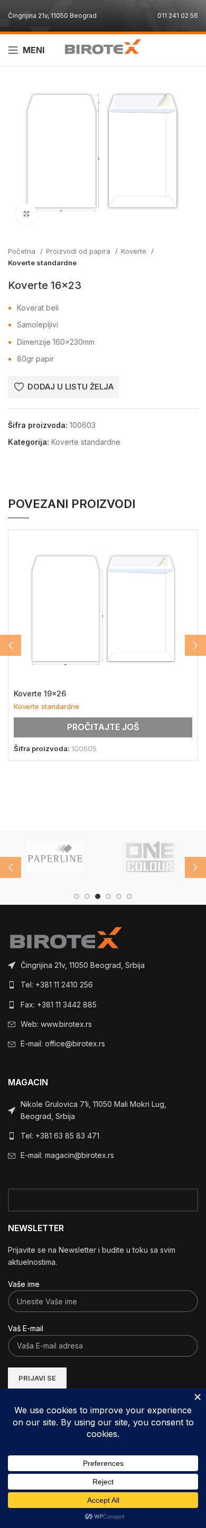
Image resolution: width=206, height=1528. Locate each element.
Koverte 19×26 (40, 693)
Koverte (134, 251)
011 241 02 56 (177, 15)
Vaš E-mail (25, 1328)
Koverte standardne (42, 262)
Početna (23, 251)
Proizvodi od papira (79, 251)
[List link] (103, 965)
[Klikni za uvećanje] (26, 213)
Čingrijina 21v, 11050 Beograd (52, 15)
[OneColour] (150, 857)
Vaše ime (24, 1284)
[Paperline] (54, 857)
